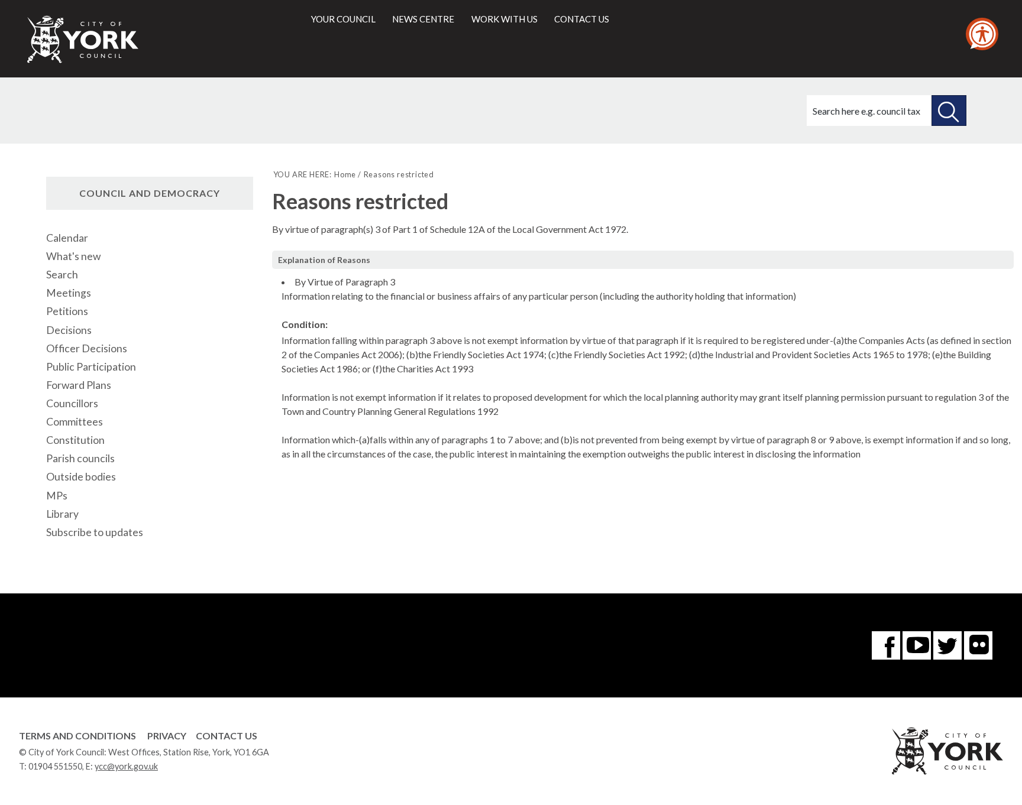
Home (345, 174)
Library (62, 514)
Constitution (75, 440)
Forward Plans (78, 385)
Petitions (67, 311)
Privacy (166, 735)
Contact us (581, 19)
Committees (74, 422)
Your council (343, 19)
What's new (73, 256)
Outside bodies (81, 476)
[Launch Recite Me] (982, 34)
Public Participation (91, 367)
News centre (423, 19)
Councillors (72, 403)
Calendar (67, 238)
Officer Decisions (86, 348)
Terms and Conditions (77, 735)
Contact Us (226, 735)
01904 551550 (55, 766)
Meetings (68, 293)
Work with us (504, 19)
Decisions (69, 330)
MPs (56, 495)
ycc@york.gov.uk (126, 766)
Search (62, 274)
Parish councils (80, 458)
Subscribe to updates (94, 532)
